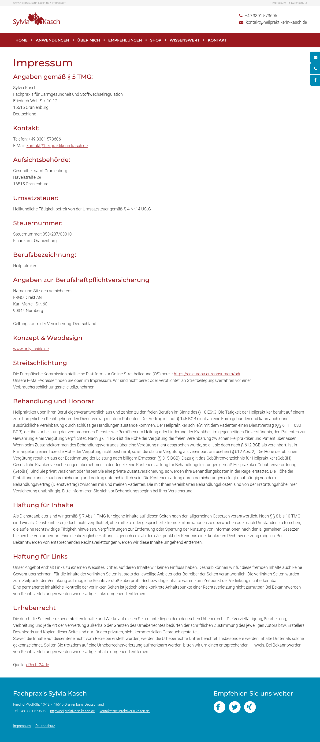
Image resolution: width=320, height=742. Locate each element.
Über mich (88, 40)
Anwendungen (52, 40)
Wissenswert (185, 40)
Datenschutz (299, 2)
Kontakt (217, 40)
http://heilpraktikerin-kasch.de (72, 711)
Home (21, 40)
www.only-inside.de (31, 348)
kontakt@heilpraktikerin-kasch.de (276, 22)
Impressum (279, 2)
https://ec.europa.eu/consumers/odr (207, 373)
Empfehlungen (125, 40)
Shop (155, 40)
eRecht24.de (37, 664)
